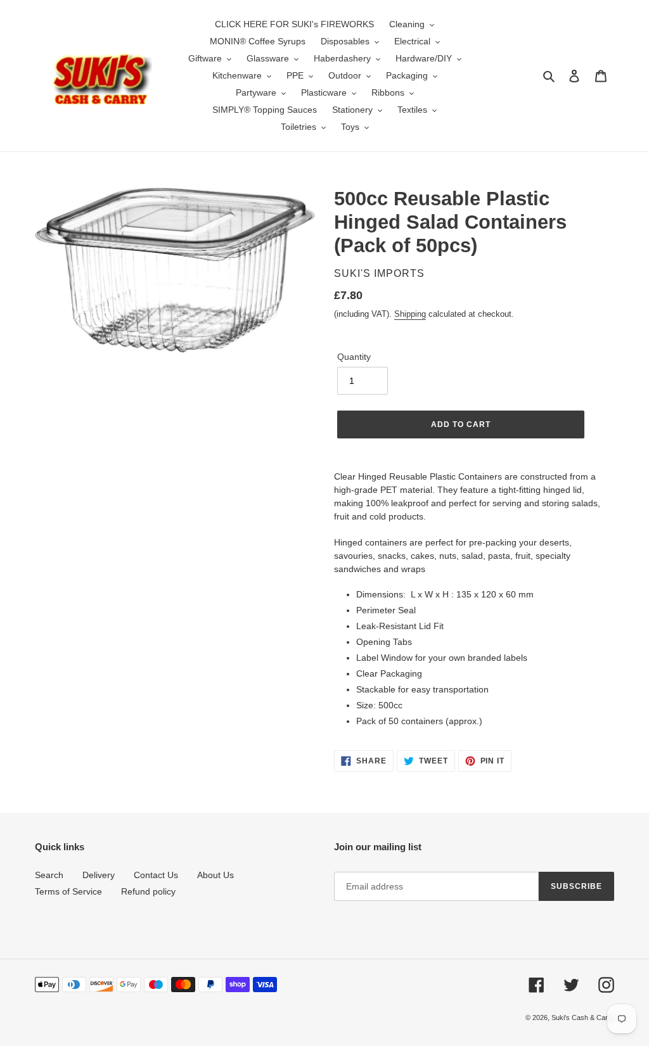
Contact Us (156, 875)
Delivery (98, 875)
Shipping (410, 314)
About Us (215, 875)
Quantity (354, 357)
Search (49, 875)
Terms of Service (68, 891)
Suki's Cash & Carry (582, 1017)
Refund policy (148, 891)
